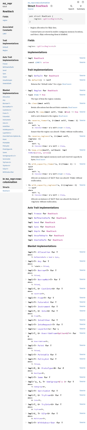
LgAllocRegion (50, 19)
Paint (41, 345)
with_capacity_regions (44, 185)
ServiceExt (44, 391)
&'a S (62, 381)
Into (43, 311)
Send (36, 222)
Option (61, 333)
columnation (44, 3)
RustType (37, 373)
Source (30, 9)
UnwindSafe (40, 240)
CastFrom (37, 294)
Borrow (41, 270)
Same (40, 377)
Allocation (44, 252)
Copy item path (51, 6)
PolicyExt (43, 359)
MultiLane (38, 418)
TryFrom (45, 395)
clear (34, 103)
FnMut (31, 153)
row (36, 3)
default (36, 80)
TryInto (45, 404)
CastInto (46, 288)
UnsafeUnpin (41, 235)
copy (42, 112)
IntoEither (44, 320)
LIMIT (38, 62)
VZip (43, 413)
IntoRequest (44, 324)
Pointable (43, 354)
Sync (36, 226)
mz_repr (31, 3)
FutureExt (43, 302)
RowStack (39, 58)
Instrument (44, 306)
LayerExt (43, 329)
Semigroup (52, 381)
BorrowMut (43, 279)
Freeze (37, 213)
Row (43, 95)
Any (39, 261)
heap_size (37, 150)
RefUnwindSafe (42, 218)
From (40, 297)
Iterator (38, 128)
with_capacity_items (42, 164)
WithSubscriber (46, 422)
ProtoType (47, 368)
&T (67, 333)
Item (36, 95)
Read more (66, 84)
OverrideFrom (48, 333)
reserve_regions (40, 136)
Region (37, 90)
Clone (67, 128)
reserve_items (39, 120)
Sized (46, 266)
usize (46, 62)
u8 (60, 19)
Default (38, 75)
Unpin (37, 231)
